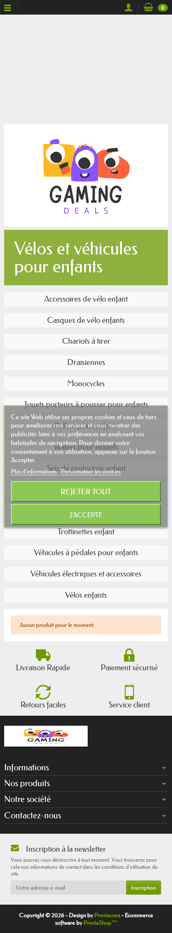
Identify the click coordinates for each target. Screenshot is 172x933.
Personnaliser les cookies (91, 471)
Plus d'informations (34, 471)
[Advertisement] (86, 68)
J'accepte (86, 515)
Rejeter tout (86, 491)
